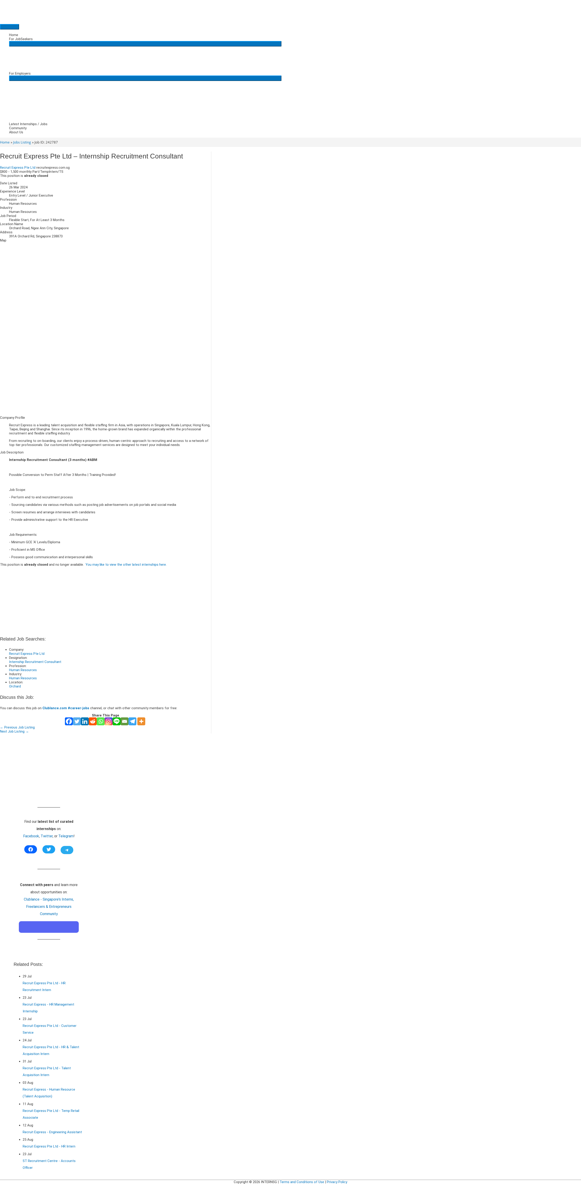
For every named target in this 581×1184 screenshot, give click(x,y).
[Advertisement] (105, 380)
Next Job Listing (14, 731)
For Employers (20, 73)
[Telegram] (132, 721)
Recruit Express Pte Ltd (17, 168)
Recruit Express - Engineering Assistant (52, 1132)
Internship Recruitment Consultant (35, 662)
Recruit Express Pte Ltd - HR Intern (49, 1146)
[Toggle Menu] (145, 43)
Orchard (15, 686)
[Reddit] (93, 721)
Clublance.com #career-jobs (65, 708)
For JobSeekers (21, 39)
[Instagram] (109, 721)
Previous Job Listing (17, 727)
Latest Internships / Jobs (28, 124)
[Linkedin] (85, 721)
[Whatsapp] (101, 721)
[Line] (117, 721)
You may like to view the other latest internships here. (126, 565)
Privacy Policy (337, 1182)
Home (13, 35)
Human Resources (23, 670)
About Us (16, 132)
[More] (141, 721)
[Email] (124, 721)
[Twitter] (77, 721)
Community (18, 128)
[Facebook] (69, 721)
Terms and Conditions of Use (302, 1182)
